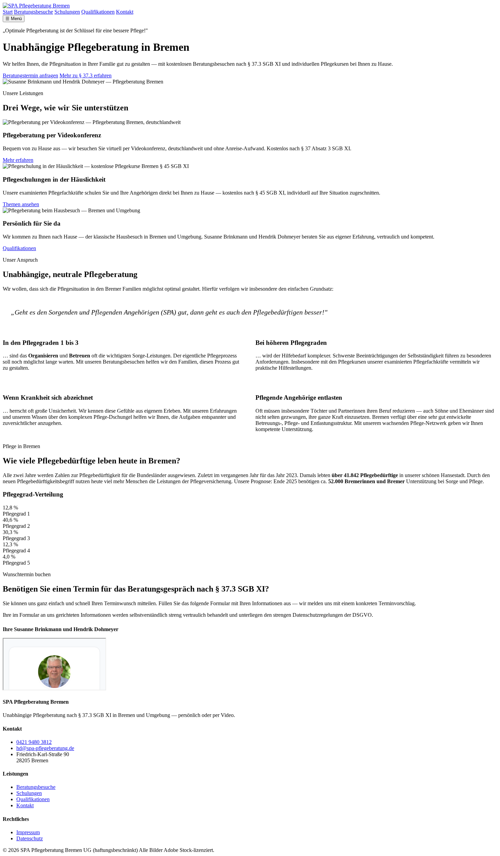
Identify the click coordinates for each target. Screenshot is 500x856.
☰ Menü (13, 18)
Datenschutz (29, 838)
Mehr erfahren (18, 160)
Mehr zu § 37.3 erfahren (86, 75)
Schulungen (67, 12)
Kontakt (124, 12)
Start (8, 12)
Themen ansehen (21, 204)
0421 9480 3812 (34, 742)
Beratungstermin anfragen (30, 75)
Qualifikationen (98, 12)
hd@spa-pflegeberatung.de (45, 748)
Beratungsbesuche (33, 12)
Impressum (28, 832)
